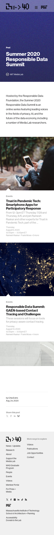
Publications (32, 448)
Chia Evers (13, 398)
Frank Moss (26, 235)
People (9, 472)
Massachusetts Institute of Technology (22, 510)
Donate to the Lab (13, 520)
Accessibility (11, 517)
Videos (9, 480)
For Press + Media (11, 490)
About (8, 454)
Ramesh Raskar (13, 235)
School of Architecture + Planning (20, 513)
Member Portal (12, 485)
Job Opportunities (35, 453)
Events (9, 476)
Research (10, 450)
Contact (30, 457)
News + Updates (13, 446)
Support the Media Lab (11, 459)
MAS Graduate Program (12, 466)
